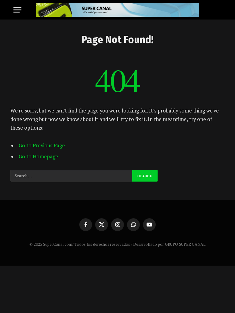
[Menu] (17, 10)
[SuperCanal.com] (117, 10)
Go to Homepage (38, 156)
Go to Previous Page (42, 145)
